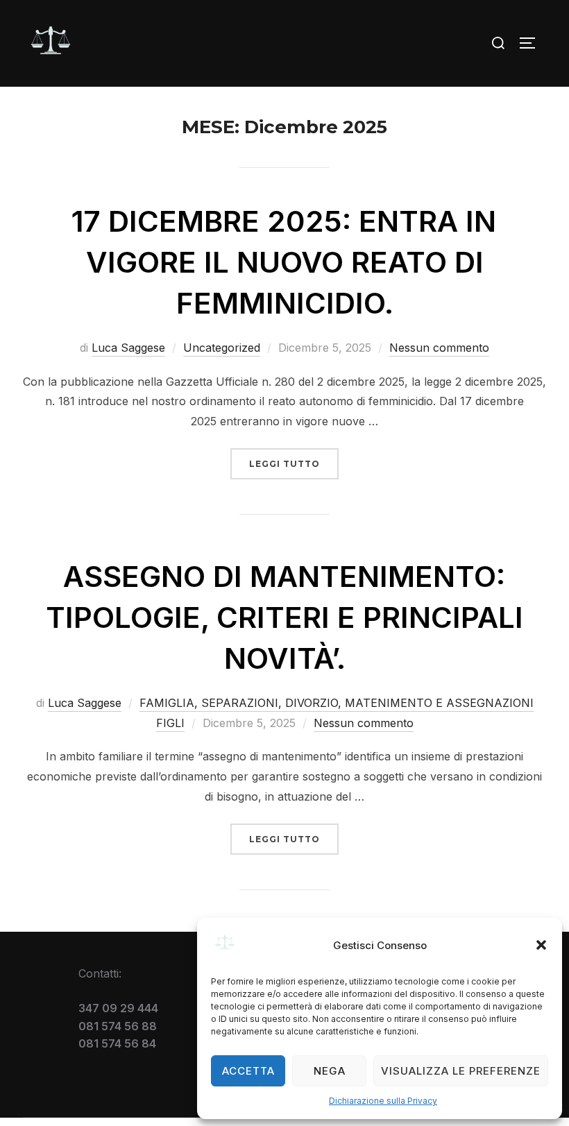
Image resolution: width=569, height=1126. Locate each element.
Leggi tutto (294, 463)
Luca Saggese (128, 348)
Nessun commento (439, 348)
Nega (330, 1070)
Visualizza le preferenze (461, 1070)
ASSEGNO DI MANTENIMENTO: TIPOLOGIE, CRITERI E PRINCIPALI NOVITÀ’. (284, 617)
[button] (541, 945)
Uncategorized (221, 348)
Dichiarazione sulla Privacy (383, 1100)
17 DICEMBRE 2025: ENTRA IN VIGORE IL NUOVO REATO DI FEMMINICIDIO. (283, 262)
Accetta (248, 1070)
